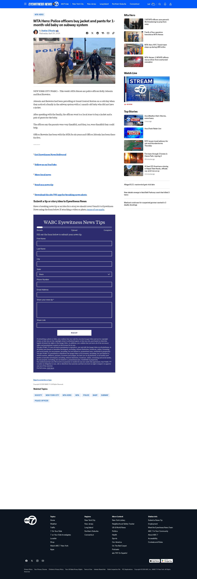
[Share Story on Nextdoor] (103, 33)
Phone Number (43, 280)
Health (114, 535)
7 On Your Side (56, 531)
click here (50, 368)
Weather (53, 524)
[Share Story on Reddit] (98, 33)
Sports (114, 538)
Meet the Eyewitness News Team (160, 527)
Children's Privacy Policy (56, 569)
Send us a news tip (44, 184)
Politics (115, 531)
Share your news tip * (45, 300)
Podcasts (115, 549)
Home (52, 520)
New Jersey (91, 4)
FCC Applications (127, 569)
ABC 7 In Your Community (158, 531)
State (39, 269)
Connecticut (134, 4)
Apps (52, 549)
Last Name (41, 249)
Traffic (52, 527)
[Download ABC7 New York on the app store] (154, 561)
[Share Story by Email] (108, 33)
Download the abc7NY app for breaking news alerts (61, 194)
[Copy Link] (113, 33)
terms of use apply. (96, 209)
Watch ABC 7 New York (59, 546)
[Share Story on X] (92, 33)
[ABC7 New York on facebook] (26, 561)
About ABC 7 (153, 535)
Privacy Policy (28, 569)
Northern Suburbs (119, 4)
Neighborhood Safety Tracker (123, 524)
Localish (53, 538)
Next (74, 332)
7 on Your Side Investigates (60, 535)
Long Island (104, 4)
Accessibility (152, 538)
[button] (25, 4)
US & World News (119, 527)
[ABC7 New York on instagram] (37, 561)
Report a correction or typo (42, 380)
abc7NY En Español (119, 553)
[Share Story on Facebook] (87, 33)
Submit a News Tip (155, 520)
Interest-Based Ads (100, 569)
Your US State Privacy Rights (73, 569)
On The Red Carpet (119, 546)
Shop (52, 542)
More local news (43, 174)
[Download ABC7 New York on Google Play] (167, 561)
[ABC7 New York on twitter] (32, 561)
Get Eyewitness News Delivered (50, 154)
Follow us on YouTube (46, 164)
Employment (153, 524)
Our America (117, 542)
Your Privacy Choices (40, 569)
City (38, 259)
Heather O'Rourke (48, 31)
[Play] (147, 89)
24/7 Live (65, 4)
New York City (78, 4)
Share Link (41, 320)
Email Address (42, 290)
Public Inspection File (113, 569)
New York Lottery (118, 520)
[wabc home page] (30, 520)
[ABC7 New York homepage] (44, 4)
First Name (41, 239)
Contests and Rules (155, 542)
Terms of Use (88, 569)
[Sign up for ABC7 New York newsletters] (43, 561)
